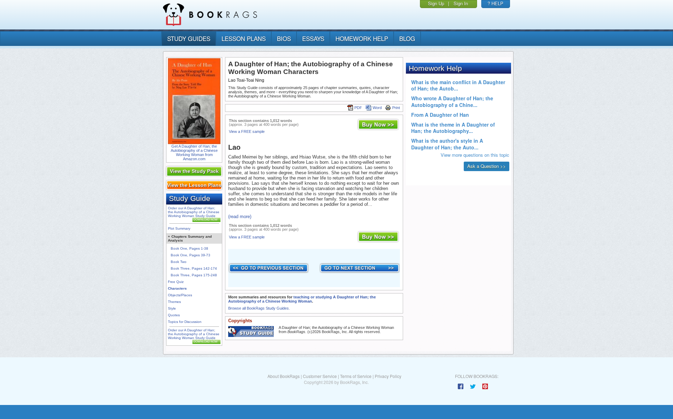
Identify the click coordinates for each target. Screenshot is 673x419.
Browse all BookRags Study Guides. (259, 308)
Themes (174, 302)
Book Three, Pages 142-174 (194, 268)
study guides (188, 38)
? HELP (495, 3)
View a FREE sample (247, 131)
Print (396, 108)
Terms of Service (356, 376)
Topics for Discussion (185, 322)
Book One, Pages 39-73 (190, 255)
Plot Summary (179, 228)
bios (284, 38)
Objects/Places (180, 295)
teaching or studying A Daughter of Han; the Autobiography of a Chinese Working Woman (302, 299)
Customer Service (320, 376)
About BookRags (283, 376)
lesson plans (244, 38)
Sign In (461, 3)
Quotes (174, 315)
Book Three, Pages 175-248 (194, 275)
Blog (407, 38)
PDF (358, 108)
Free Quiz (176, 282)
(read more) (239, 216)
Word (377, 108)
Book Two (178, 262)
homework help (361, 38)
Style (172, 308)
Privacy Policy (388, 376)
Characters (177, 288)
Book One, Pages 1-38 (189, 248)
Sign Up (436, 3)
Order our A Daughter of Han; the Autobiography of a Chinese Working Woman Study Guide (193, 212)
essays (313, 38)
